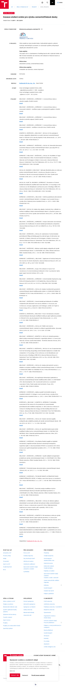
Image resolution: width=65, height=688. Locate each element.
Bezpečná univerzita (49, 609)
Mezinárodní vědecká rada (10, 607)
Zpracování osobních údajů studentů (51, 574)
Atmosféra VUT (7, 553)
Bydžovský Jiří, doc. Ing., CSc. (27, 83)
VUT (12, 6)
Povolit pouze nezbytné (38, 675)
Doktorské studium (49, 566)
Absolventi (48, 644)
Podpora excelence (8, 604)
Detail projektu (44, 6)
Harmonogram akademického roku (49, 559)
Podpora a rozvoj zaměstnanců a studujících (52, 626)
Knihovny (48, 585)
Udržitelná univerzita (49, 604)
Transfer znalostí (7, 617)
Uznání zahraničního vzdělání (51, 580)
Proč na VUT (27, 553)
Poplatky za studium (49, 571)
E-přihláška (26, 571)
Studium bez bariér (49, 590)
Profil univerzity (48, 601)
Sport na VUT (6, 564)
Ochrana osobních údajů (50, 620)
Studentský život (7, 567)
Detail (21, 103)
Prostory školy (7, 555)
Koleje (4, 558)
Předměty (46, 553)
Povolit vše (15, 675)
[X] (59, 665)
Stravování (6, 561)
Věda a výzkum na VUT (22, 6)
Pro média (46, 641)
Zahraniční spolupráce (29, 604)
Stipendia (46, 582)
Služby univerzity (28, 609)
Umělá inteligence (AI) (49, 646)
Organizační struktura (49, 616)
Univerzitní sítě (27, 615)
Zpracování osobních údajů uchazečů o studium (31, 568)
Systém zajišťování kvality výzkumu (10, 610)
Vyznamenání (47, 612)
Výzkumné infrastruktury (9, 614)
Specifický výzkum (8, 628)
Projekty (34, 6)
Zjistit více (12, 670)
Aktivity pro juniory (28, 561)
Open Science (6, 620)
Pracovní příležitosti (51, 623)
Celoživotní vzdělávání (29, 564)
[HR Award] (36, 684)
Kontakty (46, 638)
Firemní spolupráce (29, 601)
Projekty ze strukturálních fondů (11, 625)
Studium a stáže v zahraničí (51, 577)
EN (52, 2)
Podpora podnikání (49, 593)
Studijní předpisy (48, 568)
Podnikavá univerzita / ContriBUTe (53, 607)
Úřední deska (47, 618)
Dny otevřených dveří (29, 558)
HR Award (46, 635)
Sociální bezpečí (48, 588)
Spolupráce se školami (29, 607)
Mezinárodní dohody (29, 612)
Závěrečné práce (48, 563)
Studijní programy (28, 555)
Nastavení (25, 675)
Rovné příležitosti (48, 630)
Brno (4, 569)
